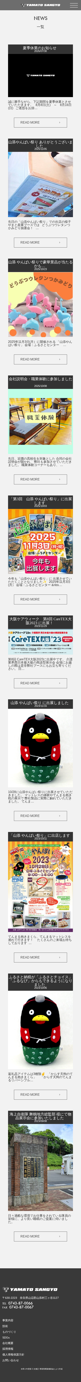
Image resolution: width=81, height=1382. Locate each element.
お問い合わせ (10, 1360)
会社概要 (7, 1343)
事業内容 (7, 1320)
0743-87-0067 (18, 1307)
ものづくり (9, 1331)
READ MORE (30, 122)
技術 (5, 1326)
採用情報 (7, 1348)
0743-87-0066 (17, 1303)
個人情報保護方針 (13, 1354)
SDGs (6, 1337)
